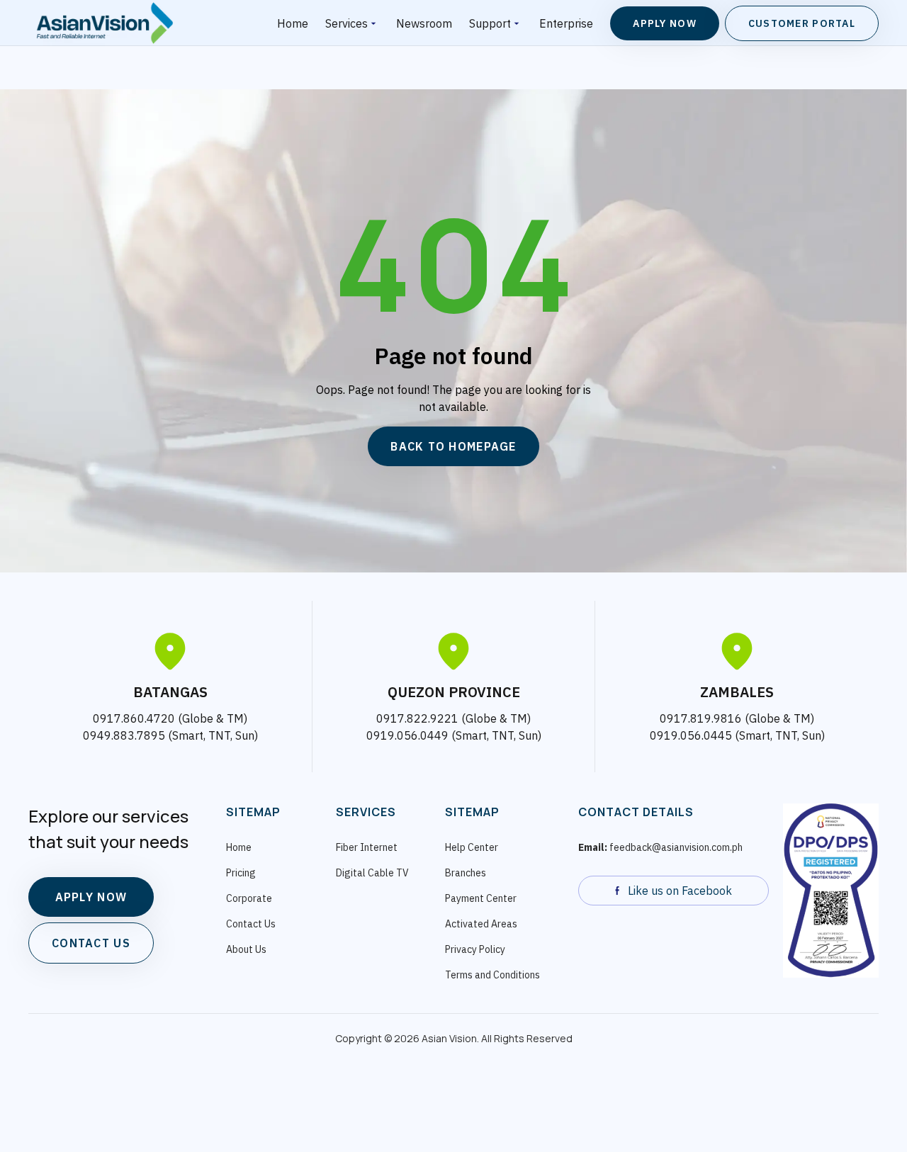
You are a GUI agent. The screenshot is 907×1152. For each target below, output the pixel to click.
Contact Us (251, 923)
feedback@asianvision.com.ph (660, 847)
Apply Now (665, 23)
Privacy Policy (475, 949)
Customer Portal (801, 23)
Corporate (249, 898)
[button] (352, 23)
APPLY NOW (91, 897)
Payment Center (481, 898)
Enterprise (566, 23)
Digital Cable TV (372, 872)
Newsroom (424, 23)
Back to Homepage (453, 446)
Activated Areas (481, 923)
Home (292, 23)
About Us (246, 949)
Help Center (471, 847)
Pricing (241, 872)
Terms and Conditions (492, 975)
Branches (465, 872)
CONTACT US (91, 943)
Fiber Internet (367, 847)
